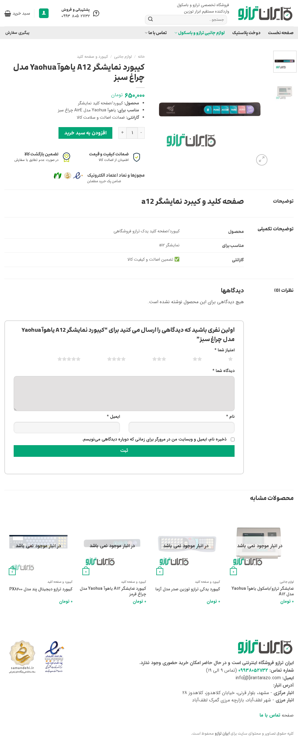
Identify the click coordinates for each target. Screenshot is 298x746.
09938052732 (253, 670)
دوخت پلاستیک (246, 33)
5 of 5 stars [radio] (61, 359)
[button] (44, 13)
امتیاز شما (224, 350)
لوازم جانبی (123, 57)
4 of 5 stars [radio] (109, 359)
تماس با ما (157, 33)
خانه (141, 57)
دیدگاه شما (223, 371)
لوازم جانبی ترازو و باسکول (201, 33)
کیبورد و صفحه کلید (92, 57)
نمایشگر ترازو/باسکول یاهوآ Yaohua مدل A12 (263, 591)
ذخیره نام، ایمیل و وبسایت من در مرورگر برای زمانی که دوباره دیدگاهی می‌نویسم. (154, 439)
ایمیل (113, 416)
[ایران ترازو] (266, 13)
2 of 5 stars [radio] (190, 359)
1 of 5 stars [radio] (223, 359)
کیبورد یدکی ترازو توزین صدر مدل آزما (187, 589)
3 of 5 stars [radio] (152, 359)
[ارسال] (150, 19)
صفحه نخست (281, 33)
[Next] (159, 108)
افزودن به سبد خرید (85, 132)
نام (230, 416)
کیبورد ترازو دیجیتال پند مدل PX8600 (40, 589)
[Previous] (259, 108)
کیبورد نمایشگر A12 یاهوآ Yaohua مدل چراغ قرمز (113, 591)
